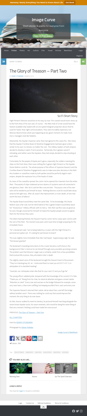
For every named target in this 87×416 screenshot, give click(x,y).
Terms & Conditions (62, 403)
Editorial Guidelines (44, 403)
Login (81, 50)
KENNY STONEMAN (24, 322)
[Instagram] (81, 411)
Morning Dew (15, 376)
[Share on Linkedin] (34, 338)
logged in (22, 391)
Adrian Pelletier (27, 327)
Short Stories (16, 61)
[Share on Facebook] (12, 338)
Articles (58, 50)
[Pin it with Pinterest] (29, 338)
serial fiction (56, 352)
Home (6, 50)
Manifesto (68, 50)
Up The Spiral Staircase (63, 376)
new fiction (38, 352)
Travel (50, 50)
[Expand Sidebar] (3, 61)
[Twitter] (77, 411)
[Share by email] (40, 338)
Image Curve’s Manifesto (67, 332)
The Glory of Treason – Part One (31, 312)
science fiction (47, 352)
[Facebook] (73, 411)
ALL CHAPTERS (16, 317)
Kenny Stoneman (17, 76)
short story (65, 352)
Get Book (70, 2)
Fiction (14, 50)
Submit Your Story (43, 35)
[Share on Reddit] (23, 338)
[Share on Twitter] (17, 338)
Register (79, 55)
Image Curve (43, 19)
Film (43, 50)
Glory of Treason (19, 352)
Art (29, 50)
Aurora (34, 376)
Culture (36, 50)
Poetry (22, 50)
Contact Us (30, 403)
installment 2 (29, 352)
